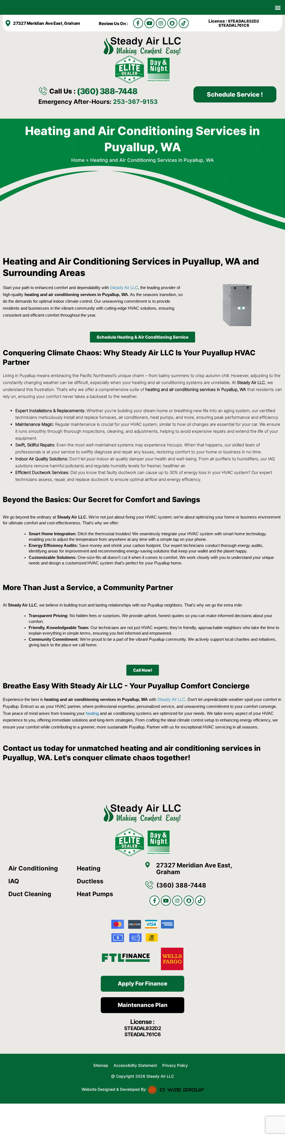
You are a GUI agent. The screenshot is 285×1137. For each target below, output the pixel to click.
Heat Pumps (95, 894)
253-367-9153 (135, 101)
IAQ (13, 881)
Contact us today (33, 748)
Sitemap (100, 1065)
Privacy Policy (175, 1065)
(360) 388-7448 (107, 91)
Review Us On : (114, 23)
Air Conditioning (33, 868)
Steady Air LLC (124, 287)
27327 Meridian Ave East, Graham (46, 23)
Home (78, 160)
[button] (277, 7)
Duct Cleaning (29, 894)
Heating (88, 868)
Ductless (90, 881)
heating (92, 713)
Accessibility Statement (136, 1065)
